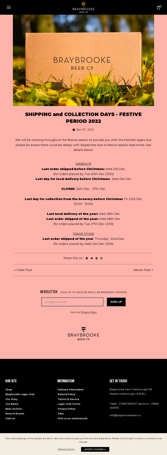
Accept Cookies (95, 449)
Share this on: (73, 258)
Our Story (12, 399)
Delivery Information (71, 389)
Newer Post (142, 270)
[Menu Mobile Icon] (9, 7)
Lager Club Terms (69, 403)
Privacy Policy (89, 312)
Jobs (60, 413)
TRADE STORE (83, 234)
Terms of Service (68, 399)
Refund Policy (67, 394)
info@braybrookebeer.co (125, 415)
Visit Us (10, 418)
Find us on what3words (72, 418)
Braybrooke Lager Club (20, 394)
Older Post (24, 270)
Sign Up (116, 302)
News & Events (15, 413)
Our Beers (12, 403)
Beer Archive (14, 408)
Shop (9, 389)
